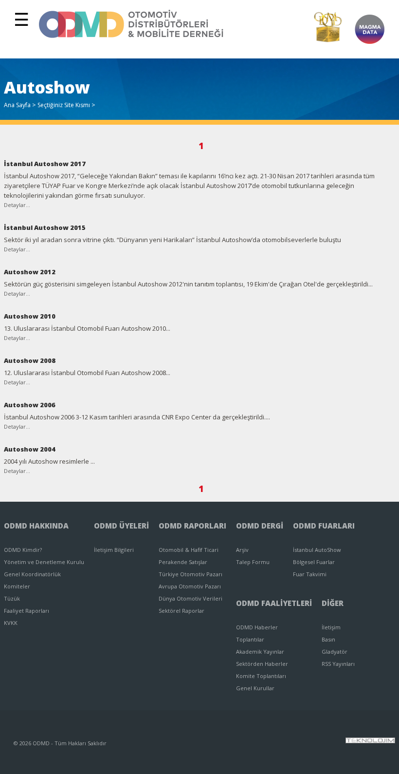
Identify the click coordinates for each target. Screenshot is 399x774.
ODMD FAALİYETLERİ (274, 603)
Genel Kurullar (255, 688)
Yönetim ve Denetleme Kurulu (44, 562)
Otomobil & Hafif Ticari (188, 549)
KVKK (11, 622)
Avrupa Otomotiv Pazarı (190, 586)
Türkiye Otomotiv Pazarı (190, 574)
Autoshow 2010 (29, 316)
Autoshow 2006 (29, 404)
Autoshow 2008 (29, 360)
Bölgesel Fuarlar (314, 562)
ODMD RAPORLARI (192, 525)
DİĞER (333, 603)
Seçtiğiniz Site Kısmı (63, 105)
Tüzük (12, 598)
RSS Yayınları (338, 663)
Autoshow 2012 (29, 271)
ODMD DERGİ (259, 525)
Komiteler (17, 586)
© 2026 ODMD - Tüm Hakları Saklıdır (60, 743)
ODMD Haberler (257, 627)
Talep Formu (253, 562)
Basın (328, 639)
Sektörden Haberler (262, 663)
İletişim (331, 627)
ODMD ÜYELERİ (121, 525)
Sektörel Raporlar (181, 610)
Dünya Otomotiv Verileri (190, 598)
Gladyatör (334, 651)
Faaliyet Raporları (26, 610)
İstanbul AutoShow (317, 549)
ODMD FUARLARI (324, 525)
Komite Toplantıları (261, 676)
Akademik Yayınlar (260, 651)
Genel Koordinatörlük (32, 574)
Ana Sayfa (17, 105)
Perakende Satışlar (183, 562)
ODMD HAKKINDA (36, 525)
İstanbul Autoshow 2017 (45, 163)
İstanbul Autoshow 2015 (45, 227)
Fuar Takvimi (309, 574)
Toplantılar (250, 639)
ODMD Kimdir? (23, 549)
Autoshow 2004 (29, 449)
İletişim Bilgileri (114, 549)
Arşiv (242, 549)
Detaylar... (17, 204)
